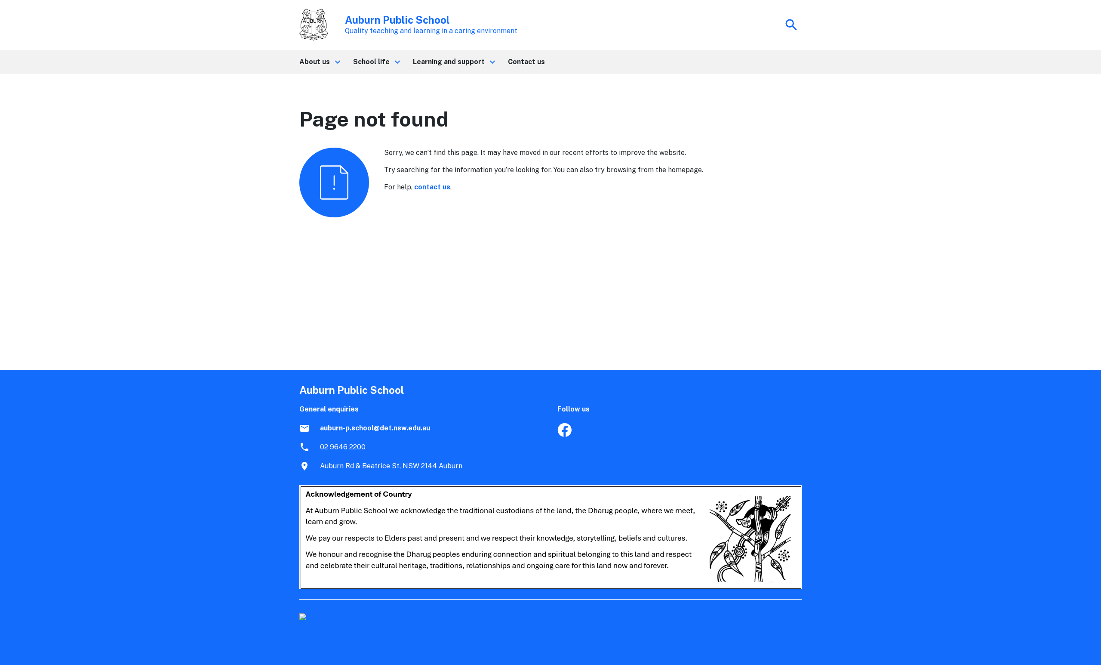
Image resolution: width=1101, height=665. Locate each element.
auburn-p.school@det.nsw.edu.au (375, 428)
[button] (319, 62)
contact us (432, 187)
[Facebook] (564, 434)
